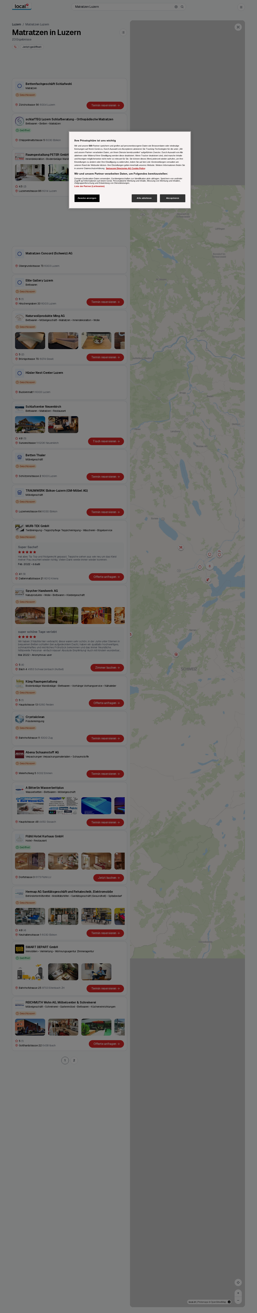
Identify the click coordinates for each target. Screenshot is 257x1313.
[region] (130, 170)
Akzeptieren (172, 198)
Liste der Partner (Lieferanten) (89, 186)
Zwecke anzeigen (87, 198)
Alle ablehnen (144, 198)
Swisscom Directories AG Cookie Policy (125, 168)
